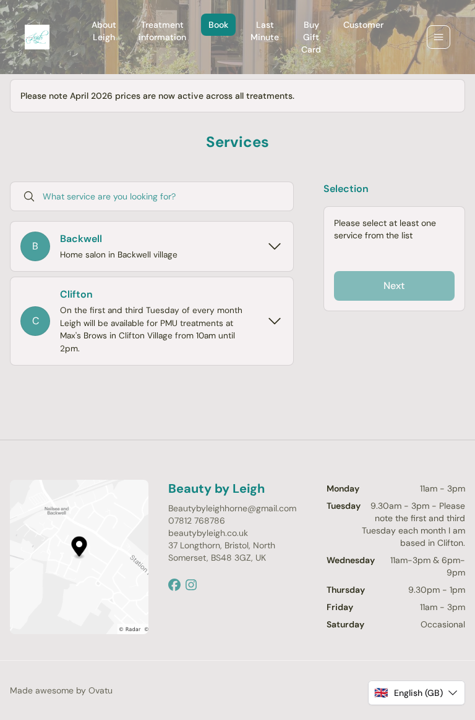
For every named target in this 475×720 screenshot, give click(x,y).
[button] (416, 692)
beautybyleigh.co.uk (208, 532)
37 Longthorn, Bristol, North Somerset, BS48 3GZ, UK (221, 551)
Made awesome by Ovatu (61, 690)
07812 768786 (196, 520)
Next (393, 285)
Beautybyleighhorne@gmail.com (232, 508)
